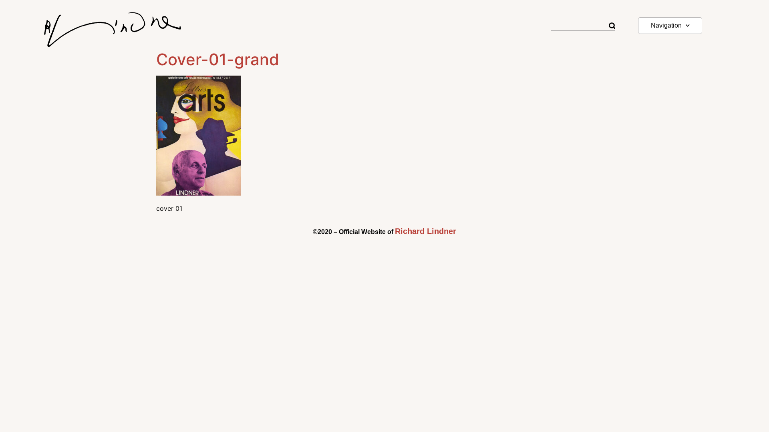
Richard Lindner (425, 231)
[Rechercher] (612, 26)
